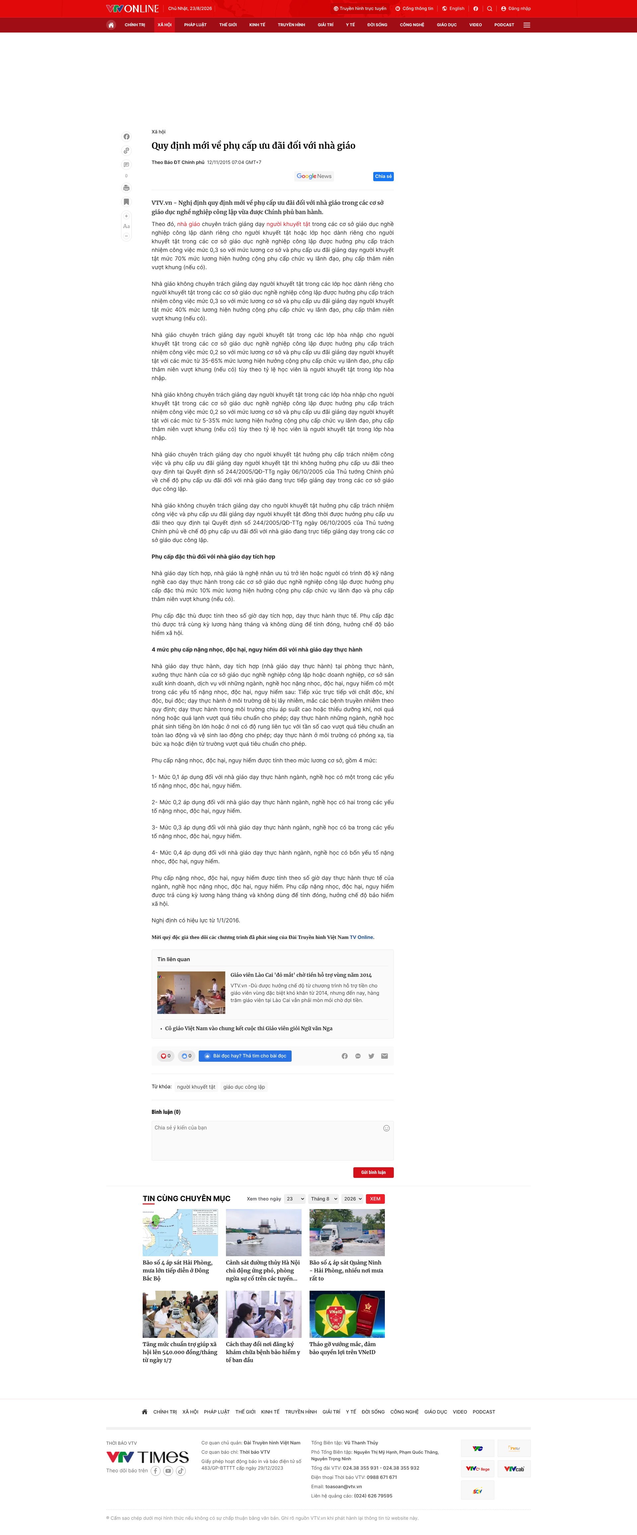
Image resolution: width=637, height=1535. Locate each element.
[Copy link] (126, 150)
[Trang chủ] (111, 25)
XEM (375, 1199)
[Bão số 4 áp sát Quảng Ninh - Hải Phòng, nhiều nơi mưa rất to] (347, 1232)
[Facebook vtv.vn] (478, 9)
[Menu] (527, 25)
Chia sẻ (383, 176)
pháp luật (195, 24)
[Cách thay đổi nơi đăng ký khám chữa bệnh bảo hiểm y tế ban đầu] (263, 1314)
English (457, 8)
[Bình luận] (126, 164)
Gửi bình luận (373, 1172)
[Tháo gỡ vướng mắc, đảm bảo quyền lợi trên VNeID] (347, 1314)
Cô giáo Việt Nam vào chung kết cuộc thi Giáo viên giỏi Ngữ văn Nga (248, 1029)
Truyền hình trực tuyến (363, 8)
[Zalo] (358, 1056)
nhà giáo (188, 224)
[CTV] (477, 1468)
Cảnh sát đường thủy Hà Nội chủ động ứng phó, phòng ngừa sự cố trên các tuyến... (263, 1271)
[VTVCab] (514, 1468)
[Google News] (314, 176)
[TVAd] (514, 1448)
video (475, 24)
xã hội (165, 24)
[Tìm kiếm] (492, 9)
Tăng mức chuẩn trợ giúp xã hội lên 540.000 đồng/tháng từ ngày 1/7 (180, 1352)
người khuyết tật (288, 224)
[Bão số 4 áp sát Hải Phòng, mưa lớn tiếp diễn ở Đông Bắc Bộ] (180, 1232)
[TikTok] (181, 1471)
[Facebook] (126, 136)
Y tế (350, 24)
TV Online (361, 937)
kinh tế (257, 24)
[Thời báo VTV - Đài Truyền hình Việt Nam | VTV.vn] (132, 8)
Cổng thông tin (418, 8)
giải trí (325, 24)
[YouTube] (168, 1471)
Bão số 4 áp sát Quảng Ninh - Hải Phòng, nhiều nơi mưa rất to (346, 1271)
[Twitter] (371, 1056)
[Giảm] (126, 236)
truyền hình (291, 24)
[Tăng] (126, 216)
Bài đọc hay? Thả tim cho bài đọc (249, 1056)
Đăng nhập (520, 8)
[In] (126, 188)
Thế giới (228, 24)
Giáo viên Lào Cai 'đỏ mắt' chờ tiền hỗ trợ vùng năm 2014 (301, 975)
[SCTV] (477, 1490)
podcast (504, 24)
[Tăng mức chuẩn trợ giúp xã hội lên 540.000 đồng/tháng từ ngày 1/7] (180, 1314)
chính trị (135, 24)
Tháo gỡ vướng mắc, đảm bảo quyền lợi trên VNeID (343, 1348)
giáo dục (447, 24)
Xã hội (159, 132)
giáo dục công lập (244, 1087)
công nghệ (412, 24)
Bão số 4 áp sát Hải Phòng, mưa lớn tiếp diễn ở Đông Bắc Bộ (178, 1271)
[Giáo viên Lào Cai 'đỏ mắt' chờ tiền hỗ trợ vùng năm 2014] (191, 992)
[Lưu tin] (126, 201)
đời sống (378, 24)
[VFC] (477, 1448)
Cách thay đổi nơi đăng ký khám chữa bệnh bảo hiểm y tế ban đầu (263, 1352)
